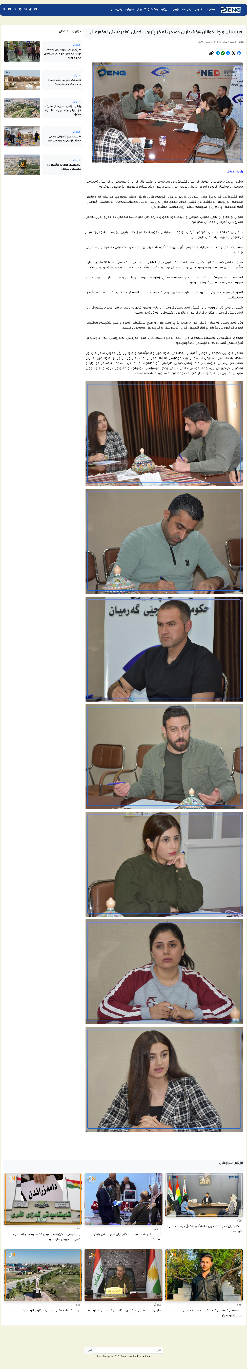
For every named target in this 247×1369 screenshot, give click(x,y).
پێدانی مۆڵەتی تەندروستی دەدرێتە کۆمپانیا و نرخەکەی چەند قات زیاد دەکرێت (63, 110)
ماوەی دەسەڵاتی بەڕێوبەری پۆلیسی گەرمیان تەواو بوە (124, 1311)
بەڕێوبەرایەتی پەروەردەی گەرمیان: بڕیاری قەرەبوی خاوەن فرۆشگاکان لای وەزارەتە (62, 54)
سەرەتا (210, 9)
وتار (139, 9)
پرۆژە (164, 9)
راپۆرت (175, 9)
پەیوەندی (116, 9)
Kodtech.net (144, 1357)
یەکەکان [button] (152, 9)
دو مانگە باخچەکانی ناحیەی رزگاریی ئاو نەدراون (49, 1311)
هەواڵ (198, 9)
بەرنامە (186, 9)
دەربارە (130, 9)
